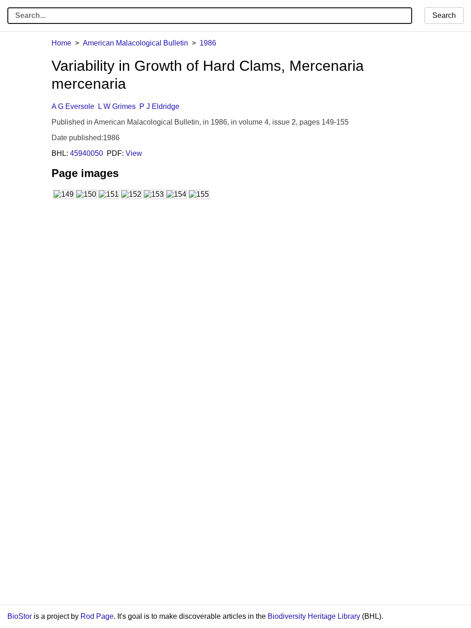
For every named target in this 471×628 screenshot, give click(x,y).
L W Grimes (117, 106)
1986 (208, 43)
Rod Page (97, 616)
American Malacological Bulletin (135, 43)
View (134, 153)
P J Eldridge (159, 106)
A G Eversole (73, 106)
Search (444, 15)
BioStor (19, 616)
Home (61, 43)
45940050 (86, 153)
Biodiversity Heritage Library (314, 616)
